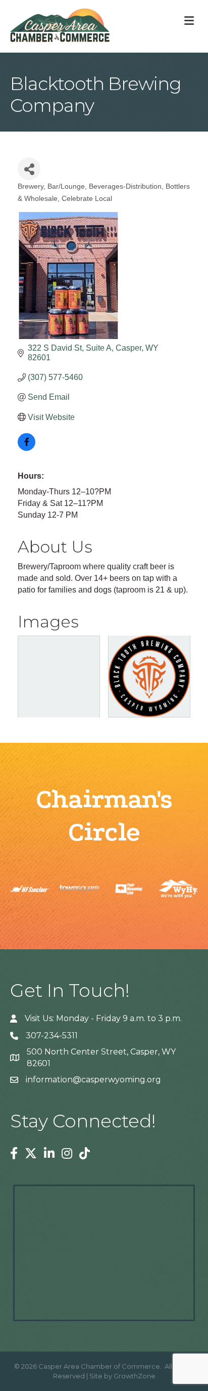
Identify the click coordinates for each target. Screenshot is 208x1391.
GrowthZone (134, 1376)
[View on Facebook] (26, 448)
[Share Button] (29, 168)
